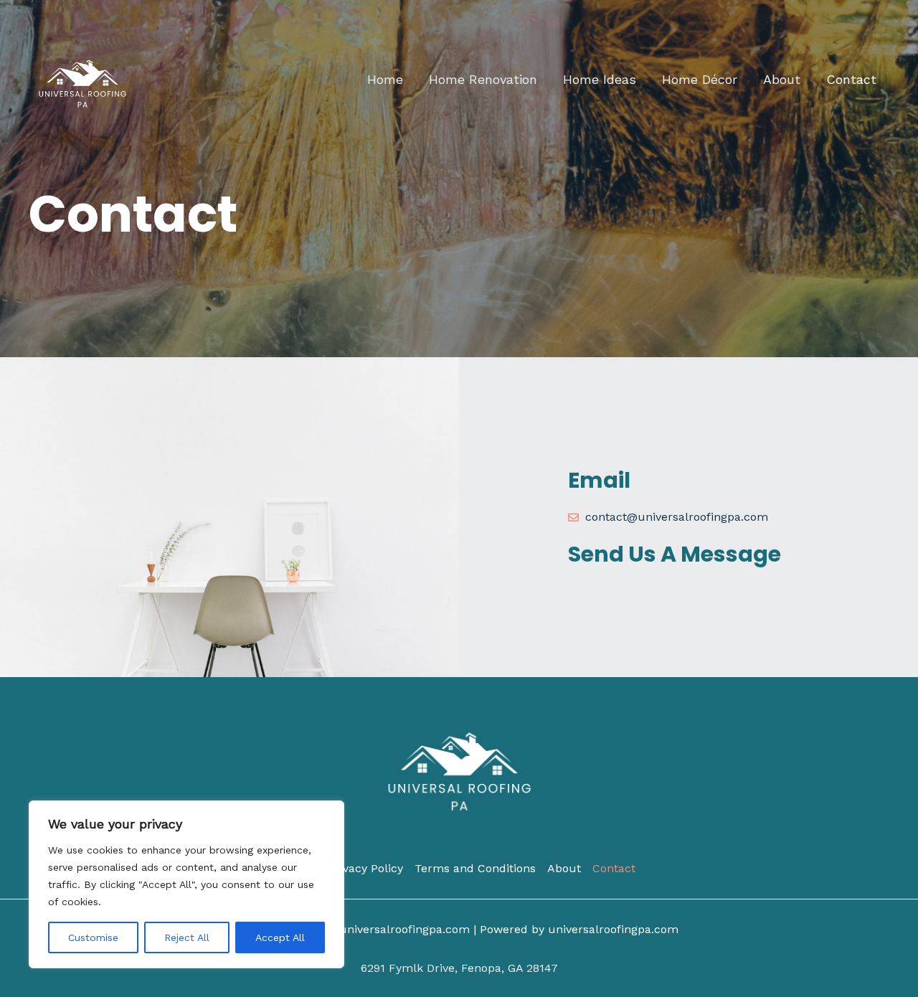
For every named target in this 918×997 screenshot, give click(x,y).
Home (385, 79)
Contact (851, 79)
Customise (93, 937)
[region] (186, 884)
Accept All (280, 937)
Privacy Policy (365, 868)
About (781, 79)
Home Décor (699, 79)
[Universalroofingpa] (82, 78)
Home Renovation (483, 79)
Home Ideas (599, 79)
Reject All (186, 937)
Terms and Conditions (475, 868)
